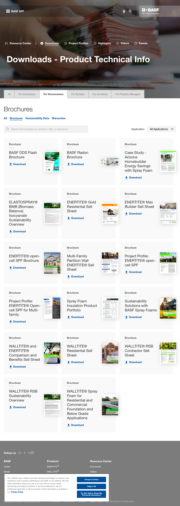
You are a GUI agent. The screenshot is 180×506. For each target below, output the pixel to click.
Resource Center (20, 43)
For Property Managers (127, 94)
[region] (56, 488)
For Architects (100, 94)
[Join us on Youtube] (32, 453)
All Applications (159, 129)
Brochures (16, 118)
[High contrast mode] (124, 11)
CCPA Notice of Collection (120, 501)
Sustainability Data (37, 118)
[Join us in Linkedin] (21, 453)
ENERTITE (53, 466)
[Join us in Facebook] (26, 453)
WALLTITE (53, 471)
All (9, 94)
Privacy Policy (17, 492)
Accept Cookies (91, 479)
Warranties (59, 118)
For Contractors (27, 94)
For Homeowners (53, 94)
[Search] (131, 11)
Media (7, 471)
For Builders (78, 94)
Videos (93, 471)
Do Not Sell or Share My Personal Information (91, 494)
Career (7, 466)
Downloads (95, 466)
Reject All (91, 486)
